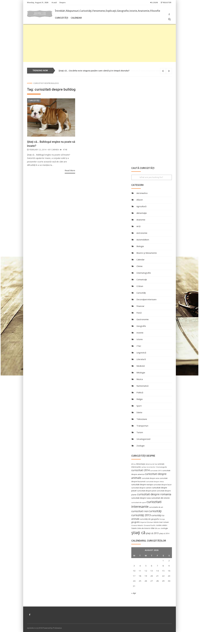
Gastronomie (142, 319)
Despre (62, 2)
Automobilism (142, 239)
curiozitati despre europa (142, 484)
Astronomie (141, 233)
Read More (70, 170)
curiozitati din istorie (160, 497)
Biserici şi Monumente (146, 252)
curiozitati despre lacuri (162, 484)
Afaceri (139, 199)
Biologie (140, 246)
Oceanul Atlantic (137, 525)
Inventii (139, 332)
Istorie (139, 339)
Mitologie (140, 372)
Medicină (140, 365)
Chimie (139, 266)
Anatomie (140, 219)
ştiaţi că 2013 (152, 533)
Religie (139, 399)
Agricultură (141, 206)
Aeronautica (141, 193)
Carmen (55, 150)
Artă (138, 226)
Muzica (139, 379)
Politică (139, 392)
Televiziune (141, 419)
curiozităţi (155, 511)
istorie (156, 522)
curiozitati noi (139, 511)
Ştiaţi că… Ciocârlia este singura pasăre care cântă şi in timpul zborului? (94, 70)
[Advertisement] (99, 43)
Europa (162, 519)
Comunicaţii (141, 279)
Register (167, 2)
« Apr (133, 593)
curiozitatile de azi (156, 507)
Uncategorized (143, 439)
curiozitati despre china (155, 481)
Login (155, 2)
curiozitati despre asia (150, 478)
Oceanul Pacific (149, 525)
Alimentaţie (141, 213)
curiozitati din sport (138, 502)
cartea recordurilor (148, 467)
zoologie (164, 528)
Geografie (141, 326)
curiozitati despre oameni (141, 488)
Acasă (54, 2)
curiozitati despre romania (154, 494)
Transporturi (142, 425)
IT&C (138, 346)
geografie (135, 522)
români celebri (161, 525)
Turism (139, 432)
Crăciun (139, 286)
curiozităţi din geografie (149, 519)
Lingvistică (141, 352)
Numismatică (142, 385)
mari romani (164, 522)
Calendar (76, 17)
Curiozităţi (61, 17)
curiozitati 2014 (140, 470)
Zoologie (140, 445)
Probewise (57, 628)
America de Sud (151, 464)
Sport (139, 405)
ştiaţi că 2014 (164, 533)
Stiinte (139, 412)
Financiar (140, 306)
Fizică (138, 312)
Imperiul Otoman (146, 522)
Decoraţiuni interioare (146, 299)
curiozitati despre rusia (141, 498)
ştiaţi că (138, 532)
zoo (158, 528)
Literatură (141, 359)
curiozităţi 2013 (141, 515)
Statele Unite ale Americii (140, 528)
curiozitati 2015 (156, 470)
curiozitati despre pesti (146, 490)
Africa (133, 464)
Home (29, 83)
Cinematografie (143, 272)
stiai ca (154, 528)
